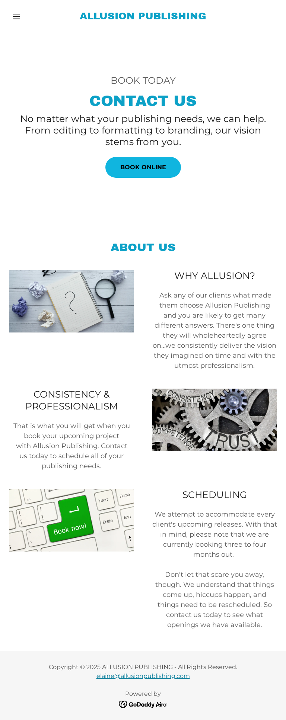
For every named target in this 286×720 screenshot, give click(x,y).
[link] (143, 17)
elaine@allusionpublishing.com (143, 675)
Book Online (143, 167)
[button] (29, 16)
